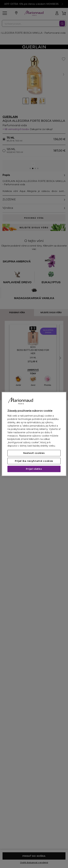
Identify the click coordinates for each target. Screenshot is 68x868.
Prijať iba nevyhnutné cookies (34, 461)
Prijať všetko (34, 469)
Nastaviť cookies (34, 453)
